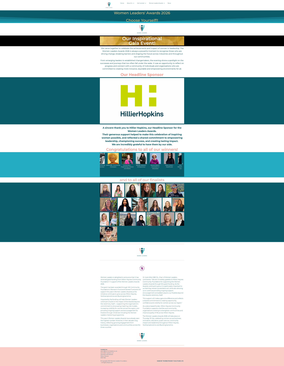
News (169, 3)
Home (122, 3)
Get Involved (140, 3)
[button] (101, 164)
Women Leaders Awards (156, 3)
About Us (129, 3)
